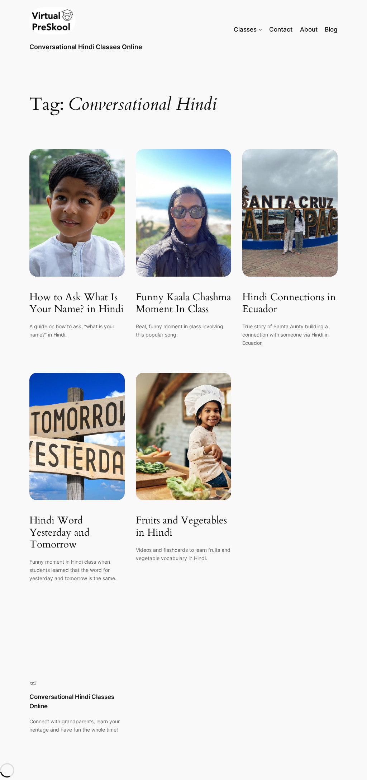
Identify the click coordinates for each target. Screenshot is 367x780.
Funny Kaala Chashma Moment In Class (183, 303)
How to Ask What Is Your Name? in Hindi (76, 303)
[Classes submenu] (260, 29)
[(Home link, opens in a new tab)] (52, 20)
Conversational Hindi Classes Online (85, 47)
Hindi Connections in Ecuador (289, 303)
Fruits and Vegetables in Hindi (181, 526)
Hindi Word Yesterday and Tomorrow (59, 532)
